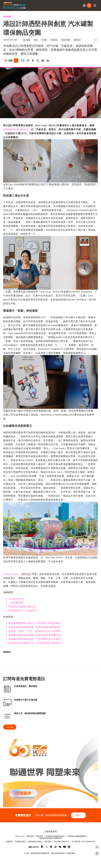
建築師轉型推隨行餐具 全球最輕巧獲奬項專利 (34, 623)
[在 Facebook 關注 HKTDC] (42, 847)
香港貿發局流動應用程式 (55, 836)
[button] (95, 5)
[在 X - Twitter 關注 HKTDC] (46, 847)
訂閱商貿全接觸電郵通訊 (76, 836)
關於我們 (30, 836)
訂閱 (11, 727)
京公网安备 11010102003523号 (83, 842)
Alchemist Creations (16, 129)
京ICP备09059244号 (61, 842)
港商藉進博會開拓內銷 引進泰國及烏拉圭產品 (34, 639)
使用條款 (9, 842)
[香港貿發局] (50, 831)
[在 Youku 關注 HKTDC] (69, 847)
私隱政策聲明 (20, 842)
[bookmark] (97, 853)
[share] (97, 847)
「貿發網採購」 (17, 602)
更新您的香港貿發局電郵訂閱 (50, 838)
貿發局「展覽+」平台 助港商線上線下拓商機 (34, 631)
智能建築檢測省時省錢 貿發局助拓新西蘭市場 (34, 635)
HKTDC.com (19, 836)
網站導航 (47, 842)
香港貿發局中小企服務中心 (23, 610)
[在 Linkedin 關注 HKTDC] (51, 847)
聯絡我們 (39, 836)
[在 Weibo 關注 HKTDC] (55, 847)
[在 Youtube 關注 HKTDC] (64, 847)
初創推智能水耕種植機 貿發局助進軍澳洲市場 (34, 627)
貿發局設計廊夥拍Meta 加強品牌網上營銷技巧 (35, 643)
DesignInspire (11, 574)
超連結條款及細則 (35, 842)
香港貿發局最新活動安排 (22, 606)
